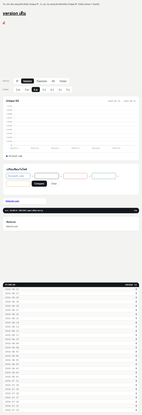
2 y (52, 89)
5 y (68, 89)
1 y (44, 89)
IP (17, 81)
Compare (39, 183)
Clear (54, 183)
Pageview (42, 81)
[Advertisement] (71, 50)
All (53, 81)
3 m (27, 89)
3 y (60, 89)
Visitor (63, 81)
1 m (18, 89)
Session (27, 81)
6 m (36, 89)
